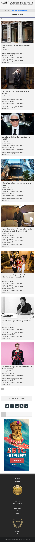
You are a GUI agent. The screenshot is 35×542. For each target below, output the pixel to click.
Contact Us (17, 481)
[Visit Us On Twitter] (7, 408)
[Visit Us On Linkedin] (16, 408)
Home (2, 19)
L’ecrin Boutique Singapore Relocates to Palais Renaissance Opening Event (15, 276)
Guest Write (17, 501)
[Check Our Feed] (21, 408)
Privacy (17, 513)
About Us (17, 479)
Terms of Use (17, 508)
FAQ (17, 534)
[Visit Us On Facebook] (12, 408)
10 (17, 389)
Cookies (18, 511)
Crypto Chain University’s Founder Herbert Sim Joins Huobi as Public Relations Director (17, 230)
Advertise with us (17, 504)
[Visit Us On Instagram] (26, 408)
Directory (17, 531)
